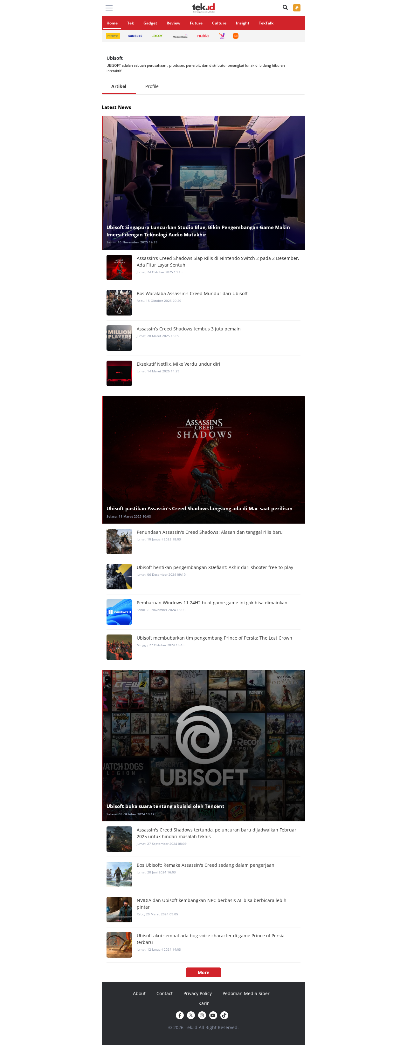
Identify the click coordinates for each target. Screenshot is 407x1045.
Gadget (150, 23)
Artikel (118, 86)
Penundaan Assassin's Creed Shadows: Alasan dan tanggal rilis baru (210, 532)
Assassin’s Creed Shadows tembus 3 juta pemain (189, 329)
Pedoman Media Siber (246, 993)
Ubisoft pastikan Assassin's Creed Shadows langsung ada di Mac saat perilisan (200, 508)
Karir (203, 1003)
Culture (219, 23)
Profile (152, 86)
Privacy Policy (197, 993)
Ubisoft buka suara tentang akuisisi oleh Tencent (165, 806)
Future (196, 23)
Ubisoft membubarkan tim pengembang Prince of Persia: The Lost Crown (214, 638)
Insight (242, 23)
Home (112, 23)
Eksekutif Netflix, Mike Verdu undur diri (178, 364)
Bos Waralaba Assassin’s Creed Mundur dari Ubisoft (192, 293)
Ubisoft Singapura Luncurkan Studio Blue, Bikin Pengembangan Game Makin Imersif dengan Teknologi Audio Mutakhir (198, 231)
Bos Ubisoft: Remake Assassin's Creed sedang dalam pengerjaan (205, 865)
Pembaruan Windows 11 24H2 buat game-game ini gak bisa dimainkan (212, 603)
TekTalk (266, 23)
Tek (130, 23)
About (139, 993)
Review (173, 23)
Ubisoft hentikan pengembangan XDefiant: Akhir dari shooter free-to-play (215, 567)
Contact (164, 993)
